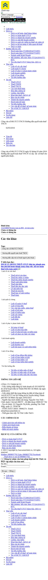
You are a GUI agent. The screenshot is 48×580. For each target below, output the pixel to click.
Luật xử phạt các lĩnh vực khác (23, 334)
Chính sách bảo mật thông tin (13, 423)
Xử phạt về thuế (17, 327)
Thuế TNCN (16, 86)
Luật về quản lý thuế (19, 304)
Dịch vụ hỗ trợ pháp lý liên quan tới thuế (26, 44)
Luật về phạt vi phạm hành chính (23, 71)
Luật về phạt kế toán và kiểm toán (24, 332)
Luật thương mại (17, 345)
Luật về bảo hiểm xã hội (20, 357)
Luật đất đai (15, 317)
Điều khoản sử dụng (10, 427)
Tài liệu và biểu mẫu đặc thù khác (24, 375)
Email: (3, 466)
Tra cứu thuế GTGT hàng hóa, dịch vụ (26, 62)
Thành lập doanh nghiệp (20, 100)
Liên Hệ (9, 117)
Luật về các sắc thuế (19, 66)
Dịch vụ (9, 31)
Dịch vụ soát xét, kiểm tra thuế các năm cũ (27, 42)
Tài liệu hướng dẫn (18, 77)
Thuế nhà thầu (16, 284)
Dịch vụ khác (16, 46)
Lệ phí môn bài (17, 289)
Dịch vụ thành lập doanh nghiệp (23, 38)
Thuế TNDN (16, 84)
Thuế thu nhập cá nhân (20, 277)
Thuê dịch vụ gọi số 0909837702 (18, 457)
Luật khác (15, 319)
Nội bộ (8, 113)
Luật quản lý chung (18, 69)
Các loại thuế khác (18, 88)
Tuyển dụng (10, 115)
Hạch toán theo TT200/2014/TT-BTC (25, 51)
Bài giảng (9, 111)
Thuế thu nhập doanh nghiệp (22, 280)
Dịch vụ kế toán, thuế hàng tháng (24, 33)
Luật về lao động (17, 75)
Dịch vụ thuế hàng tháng (11, 446)
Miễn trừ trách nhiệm (10, 429)
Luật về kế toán (17, 310)
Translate (19, 17)
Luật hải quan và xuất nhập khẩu (23, 347)
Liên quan (10, 141)
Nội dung (9, 139)
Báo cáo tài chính (17, 97)
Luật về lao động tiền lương (21, 355)
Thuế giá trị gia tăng (18, 275)
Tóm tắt (9, 136)
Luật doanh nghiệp (18, 73)
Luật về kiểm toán (18, 312)
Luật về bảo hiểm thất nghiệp (22, 362)
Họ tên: (4, 464)
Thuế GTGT (16, 82)
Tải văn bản (10, 145)
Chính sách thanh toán (10, 425)
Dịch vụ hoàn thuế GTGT (21, 35)
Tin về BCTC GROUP (20, 108)
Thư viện (9, 64)
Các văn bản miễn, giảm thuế (22, 308)
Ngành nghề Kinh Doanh (21, 55)
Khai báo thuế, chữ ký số (20, 95)
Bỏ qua (4, 471)
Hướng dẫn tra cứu (13, 49)
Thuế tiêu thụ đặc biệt (19, 286)
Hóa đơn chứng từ (18, 91)
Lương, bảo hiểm (17, 93)
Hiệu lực (9, 143)
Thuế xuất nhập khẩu (19, 282)
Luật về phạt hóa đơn (19, 330)
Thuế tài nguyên (17, 291)
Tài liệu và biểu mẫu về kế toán (23, 372)
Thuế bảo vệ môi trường (20, 293)
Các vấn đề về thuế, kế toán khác (24, 106)
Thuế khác (15, 295)
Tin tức (8, 80)
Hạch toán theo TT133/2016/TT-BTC (25, 53)
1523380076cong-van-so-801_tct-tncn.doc (17, 228)
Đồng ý (12, 471)
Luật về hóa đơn (17, 306)
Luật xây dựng (16, 315)
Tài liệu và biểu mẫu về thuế (22, 370)
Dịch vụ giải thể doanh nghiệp (22, 40)
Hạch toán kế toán (18, 102)
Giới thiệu (10, 29)
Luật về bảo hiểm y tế (19, 360)
